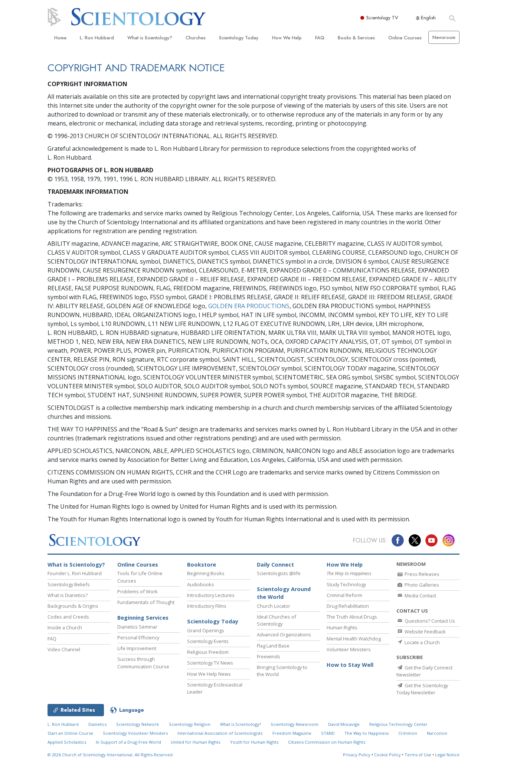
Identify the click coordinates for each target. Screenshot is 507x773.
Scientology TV (382, 17)
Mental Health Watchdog (354, 638)
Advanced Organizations (284, 634)
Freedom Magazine (291, 733)
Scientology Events (208, 641)
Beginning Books (206, 573)
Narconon (437, 733)
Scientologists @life (279, 573)
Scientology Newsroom (294, 724)
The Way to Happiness (366, 733)
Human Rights (342, 627)
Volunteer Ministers (349, 649)
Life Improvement (136, 648)
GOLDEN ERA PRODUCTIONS (249, 306)
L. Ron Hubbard (97, 37)
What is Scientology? (149, 37)
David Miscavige (344, 724)
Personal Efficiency (138, 637)
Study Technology (346, 584)
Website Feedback (424, 631)
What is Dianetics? (68, 595)
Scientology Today (238, 37)
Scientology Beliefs (69, 584)
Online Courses (405, 37)
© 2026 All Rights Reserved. (111, 754)
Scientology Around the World (284, 593)
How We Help (287, 37)
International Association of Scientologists (219, 733)
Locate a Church (421, 642)
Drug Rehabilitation (348, 606)
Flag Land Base (273, 645)
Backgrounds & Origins (73, 606)
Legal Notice (447, 754)
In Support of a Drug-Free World (128, 742)
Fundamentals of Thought (145, 602)
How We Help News (209, 674)
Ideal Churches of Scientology (276, 620)
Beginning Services (143, 617)
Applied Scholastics (67, 742)
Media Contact (419, 595)
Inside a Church (65, 627)
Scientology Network (137, 724)
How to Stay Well (350, 664)
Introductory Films (206, 606)
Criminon (407, 733)
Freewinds (268, 656)
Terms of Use (418, 754)
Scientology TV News (210, 662)
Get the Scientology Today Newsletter (422, 689)
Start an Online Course (70, 733)
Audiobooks (200, 584)
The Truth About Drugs (352, 616)
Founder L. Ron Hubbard (75, 573)
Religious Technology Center (398, 724)
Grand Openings (205, 630)
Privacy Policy (356, 754)
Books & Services (356, 37)
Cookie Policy (387, 754)
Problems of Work (137, 591)
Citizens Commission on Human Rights (326, 742)
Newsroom (443, 37)
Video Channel (64, 649)
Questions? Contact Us (429, 620)
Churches (196, 37)
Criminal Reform (344, 595)
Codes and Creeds (68, 616)
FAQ (319, 37)
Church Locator (273, 606)
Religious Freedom (208, 652)
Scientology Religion (189, 724)
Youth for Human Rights (254, 742)
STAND (328, 733)
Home (60, 37)
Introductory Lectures (211, 595)
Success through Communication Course (143, 662)
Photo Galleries (421, 584)
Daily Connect (275, 564)
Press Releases (421, 574)
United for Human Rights (195, 742)
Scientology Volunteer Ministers (135, 733)
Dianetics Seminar (137, 626)
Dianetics (97, 724)
